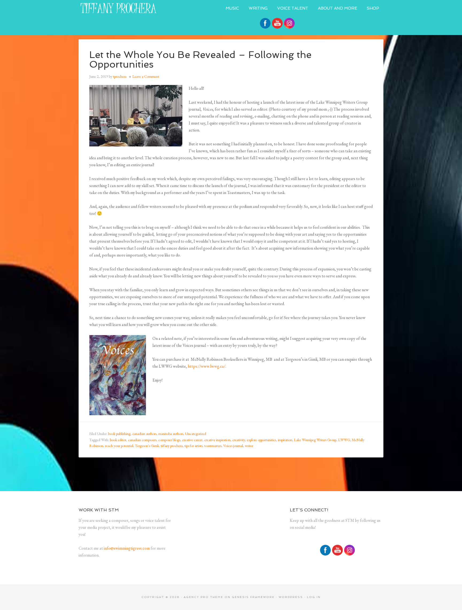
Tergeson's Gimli (147, 445)
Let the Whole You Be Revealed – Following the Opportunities (200, 59)
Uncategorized (195, 433)
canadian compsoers (142, 439)
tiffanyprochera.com (119, 8)
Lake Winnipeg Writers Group (315, 439)
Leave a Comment (145, 76)
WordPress (291, 597)
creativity (238, 439)
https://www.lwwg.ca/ (206, 366)
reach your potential (119, 445)
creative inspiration (217, 439)
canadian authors (144, 433)
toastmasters (212, 445)
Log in (314, 597)
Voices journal (233, 445)
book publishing (119, 433)
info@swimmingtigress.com (127, 548)
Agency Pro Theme (203, 597)
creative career (192, 439)
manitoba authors (170, 433)
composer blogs (169, 439)
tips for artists (193, 445)
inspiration (285, 439)
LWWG (344, 439)
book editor (118, 439)
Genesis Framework (253, 597)
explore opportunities (261, 439)
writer (249, 445)
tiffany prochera (172, 445)
